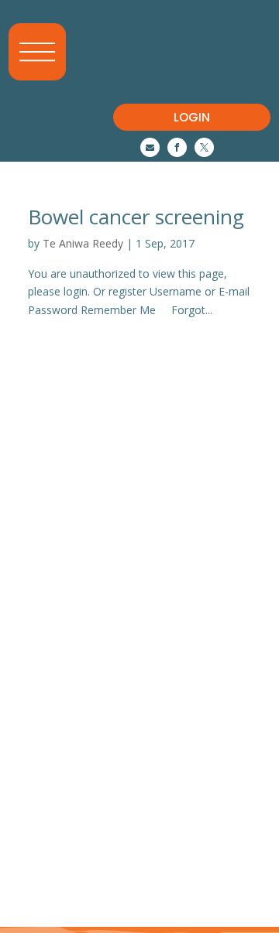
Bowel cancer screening (136, 217)
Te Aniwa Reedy (83, 243)
